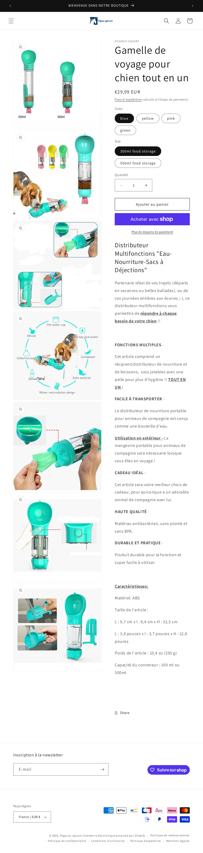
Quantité (121, 175)
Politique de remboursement (170, 835)
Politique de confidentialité (67, 841)
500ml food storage (138, 163)
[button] (11, 21)
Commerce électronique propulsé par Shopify (114, 835)
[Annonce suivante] (193, 6)
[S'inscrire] (102, 769)
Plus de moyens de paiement (152, 232)
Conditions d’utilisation (108, 841)
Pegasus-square (71, 835)
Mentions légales (178, 841)
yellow (148, 118)
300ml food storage (138, 151)
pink (171, 118)
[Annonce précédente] (10, 6)
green (125, 130)
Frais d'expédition (128, 99)
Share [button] (125, 712)
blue (124, 118)
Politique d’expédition (145, 841)
